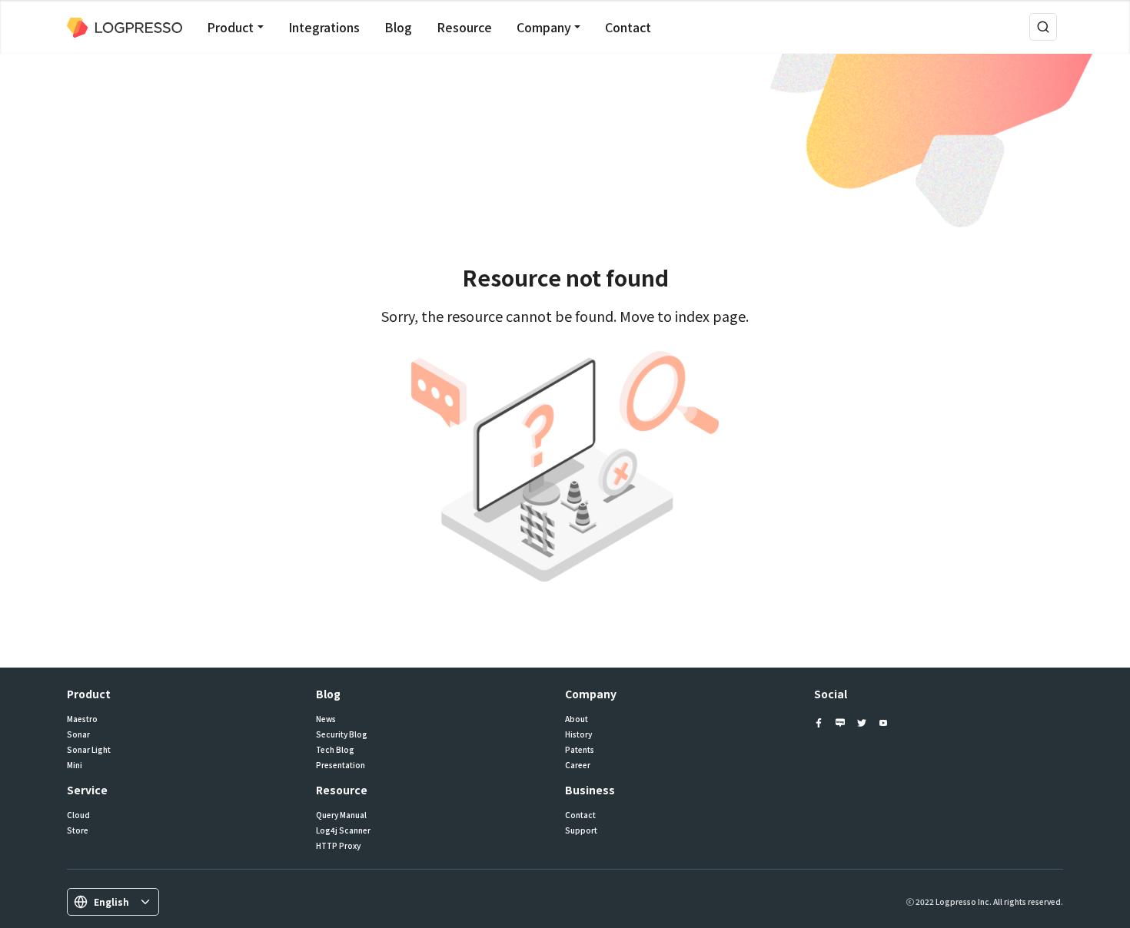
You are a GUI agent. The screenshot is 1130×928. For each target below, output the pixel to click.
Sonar (78, 734)
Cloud (78, 815)
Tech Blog (335, 749)
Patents (579, 749)
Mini (74, 765)
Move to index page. (684, 316)
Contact (628, 27)
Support (581, 830)
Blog (398, 27)
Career (577, 765)
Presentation (340, 765)
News (326, 719)
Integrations (324, 27)
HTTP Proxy (338, 845)
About (576, 719)
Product (230, 27)
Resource (464, 27)
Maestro (82, 719)
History (578, 734)
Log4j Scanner (343, 830)
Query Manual (341, 815)
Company (544, 27)
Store (77, 830)
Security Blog (341, 734)
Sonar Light (89, 749)
